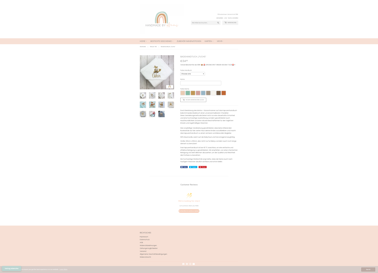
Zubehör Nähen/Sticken (189, 41)
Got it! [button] (368, 269)
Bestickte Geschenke (161, 41)
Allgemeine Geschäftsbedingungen (153, 254)
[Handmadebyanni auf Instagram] (190, 264)
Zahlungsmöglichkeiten (149, 248)
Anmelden (219, 18)
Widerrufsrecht (145, 257)
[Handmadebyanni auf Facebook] (183, 264)
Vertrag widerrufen (12, 268)
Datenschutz (145, 239)
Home (143, 41)
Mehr (219, 41)
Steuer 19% (153, 47)
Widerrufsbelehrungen (148, 245)
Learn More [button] (63, 269)
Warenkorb (231, 22)
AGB (141, 242)
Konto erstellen (233, 18)
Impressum (144, 237)
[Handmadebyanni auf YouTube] (194, 264)
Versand (143, 251)
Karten (208, 41)
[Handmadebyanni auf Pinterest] (187, 264)
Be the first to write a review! (189, 211)
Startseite (143, 47)
